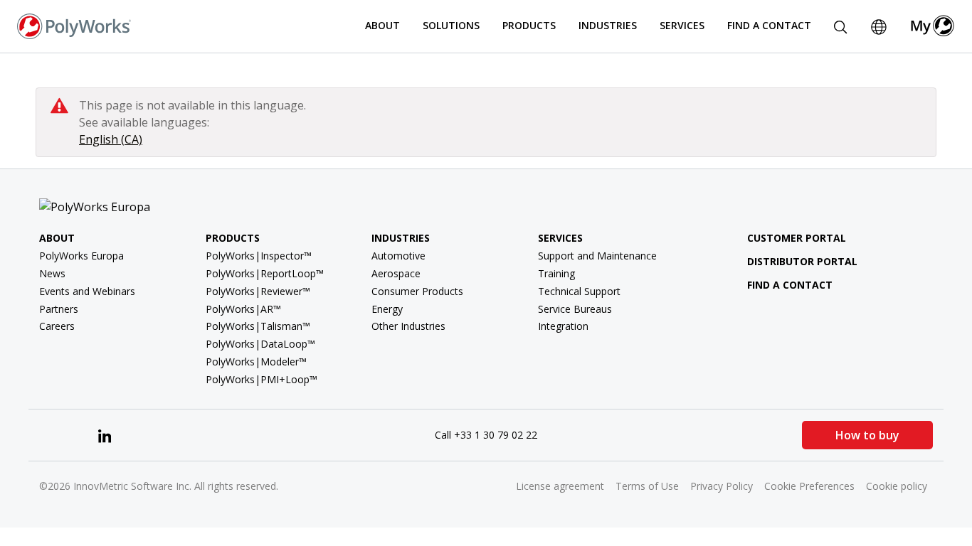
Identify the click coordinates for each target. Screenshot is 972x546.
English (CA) (110, 139)
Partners (58, 309)
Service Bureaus (575, 309)
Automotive (398, 255)
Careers (57, 326)
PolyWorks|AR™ (243, 309)
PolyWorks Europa (81, 255)
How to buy (867, 435)
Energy (387, 309)
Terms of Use (647, 486)
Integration (563, 326)
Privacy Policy (721, 486)
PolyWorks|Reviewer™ (258, 291)
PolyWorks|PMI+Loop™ (261, 379)
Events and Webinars (87, 291)
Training (556, 273)
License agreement (560, 486)
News (52, 273)
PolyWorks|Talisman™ (258, 326)
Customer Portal (796, 238)
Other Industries (408, 326)
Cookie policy (896, 486)
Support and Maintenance (597, 255)
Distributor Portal (802, 261)
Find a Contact (769, 25)
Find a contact (790, 284)
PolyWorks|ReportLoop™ (265, 273)
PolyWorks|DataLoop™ (260, 343)
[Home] (74, 25)
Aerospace (396, 273)
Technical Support (579, 291)
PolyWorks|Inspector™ (259, 255)
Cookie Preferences (809, 486)
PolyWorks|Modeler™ (256, 361)
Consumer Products (417, 291)
